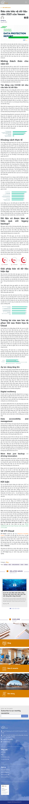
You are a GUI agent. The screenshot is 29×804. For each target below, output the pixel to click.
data (10, 564)
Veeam (26, 564)
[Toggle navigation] (26, 2)
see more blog (6, 7)
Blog (9, 643)
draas (22, 564)
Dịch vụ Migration (5, 772)
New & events (12, 668)
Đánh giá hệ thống (5, 769)
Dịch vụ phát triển (5, 774)
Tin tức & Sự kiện (5, 759)
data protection (15, 564)
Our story (11, 693)
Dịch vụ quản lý (4, 777)
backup (5, 564)
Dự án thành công (5, 757)
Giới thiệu (3, 752)
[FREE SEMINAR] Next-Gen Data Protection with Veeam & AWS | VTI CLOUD (14, 526)
